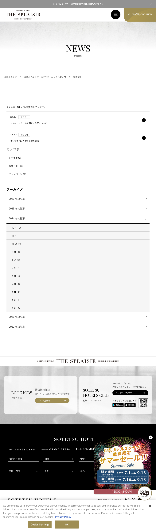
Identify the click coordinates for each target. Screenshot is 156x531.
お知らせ (16, 165)
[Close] (150, 506)
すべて (15, 157)
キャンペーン (17, 173)
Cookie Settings (40, 524)
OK (66, 524)
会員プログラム (126, 392)
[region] (78, 515)
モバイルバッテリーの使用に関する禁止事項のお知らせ (78, 4)
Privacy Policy (63, 517)
